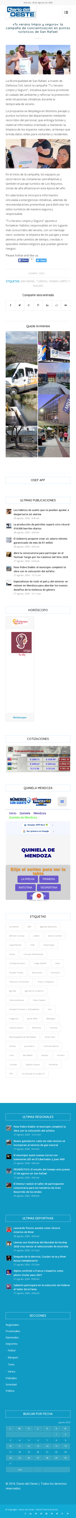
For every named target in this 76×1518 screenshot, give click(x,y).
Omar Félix (50, 1037)
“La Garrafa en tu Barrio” (33, 1073)
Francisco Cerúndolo (19, 981)
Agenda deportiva (48, 926)
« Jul (20, 1469)
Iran (50, 1009)
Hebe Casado (39, 1000)
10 (10, 1446)
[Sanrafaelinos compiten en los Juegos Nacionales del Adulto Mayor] (54, 347)
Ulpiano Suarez (33, 1064)
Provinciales (13, 1331)
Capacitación (15, 945)
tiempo (44, 1055)
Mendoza (36, 1027)
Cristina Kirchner (17, 963)
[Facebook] (25, 1513)
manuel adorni (16, 1027)
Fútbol (11, 1350)
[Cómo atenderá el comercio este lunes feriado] (54, 441)
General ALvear (16, 1000)
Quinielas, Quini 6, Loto (38, 900)
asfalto (36, 935)
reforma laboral (51, 1046)
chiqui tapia (48, 945)
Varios (11, 1371)
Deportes (11, 1343)
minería (53, 1027)
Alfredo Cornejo (17, 935)
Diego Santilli (40, 963)
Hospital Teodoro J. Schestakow (24, 1009)
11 (20, 1446)
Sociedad (11, 1384)
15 (56, 1446)
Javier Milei (32, 1018)
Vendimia (53, 1064)
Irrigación (13, 1018)
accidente (14, 926)
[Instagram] (46, 1513)
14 (47, 1446)
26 (29, 1457)
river (11, 1055)
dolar (57, 963)
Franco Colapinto (46, 981)
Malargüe (50, 1018)
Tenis (11, 1364)
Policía (12, 1046)
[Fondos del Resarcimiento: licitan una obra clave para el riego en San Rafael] (21, 410)
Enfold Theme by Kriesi (47, 1509)
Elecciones (37, 972)
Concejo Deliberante (33, 954)
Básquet (13, 1357)
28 (47, 1457)
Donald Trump (16, 972)
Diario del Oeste (26, 1509)
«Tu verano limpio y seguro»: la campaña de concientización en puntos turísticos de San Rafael (38, 28)
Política (10, 1390)
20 (38, 1452)
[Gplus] (62, 1513)
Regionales (12, 1324)
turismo (42, 281)
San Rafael (28, 281)
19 (29, 1452)
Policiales (11, 1378)
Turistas (13, 1064)
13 (38, 1446)
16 (66, 1446)
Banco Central (55, 935)
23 (66, 1452)
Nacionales (12, 1337)
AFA (29, 926)
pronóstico (29, 1046)
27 (38, 1457)
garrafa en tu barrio (34, 990)
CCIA (32, 945)
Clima (12, 954)
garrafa (12, 990)
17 (10, 1452)
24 (10, 1457)
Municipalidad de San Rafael (22, 1037)
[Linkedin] (30, 1513)
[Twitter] (36, 1513)
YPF (11, 1073)
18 (20, 1452)
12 (29, 1446)
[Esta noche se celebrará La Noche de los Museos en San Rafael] (54, 378)
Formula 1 (55, 972)
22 (56, 1452)
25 (20, 1457)
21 (47, 1452)
